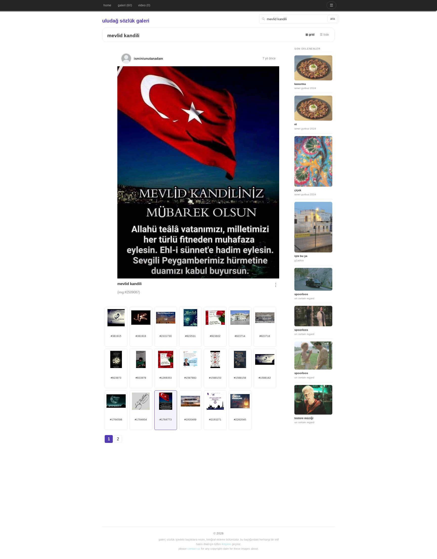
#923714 (240, 336)
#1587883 (190, 377)
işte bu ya (300, 255)
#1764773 (166, 419)
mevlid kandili (123, 35)
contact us (193, 548)
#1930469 (190, 419)
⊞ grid (309, 34)
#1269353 (166, 377)
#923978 (141, 377)
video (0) (144, 5)
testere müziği (303, 418)
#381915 (116, 336)
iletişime (226, 544)
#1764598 (116, 419)
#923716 (264, 336)
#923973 (116, 377)
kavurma (300, 83)
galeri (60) (125, 5)
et (295, 124)
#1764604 (141, 419)
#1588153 (215, 377)
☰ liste (324, 34)
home (107, 5)
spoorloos (301, 294)
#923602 (215, 336)
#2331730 (166, 336)
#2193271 (215, 419)
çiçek (297, 190)
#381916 (141, 336)
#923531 (190, 336)
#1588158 (240, 377)
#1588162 (265, 377)
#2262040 (240, 419)
